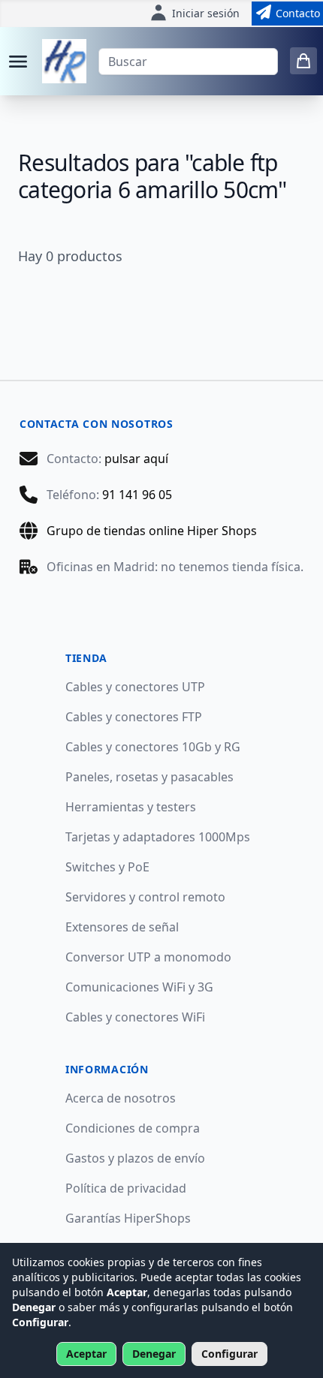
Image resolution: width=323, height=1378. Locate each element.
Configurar (229, 1353)
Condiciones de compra (132, 1128)
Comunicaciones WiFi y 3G (139, 987)
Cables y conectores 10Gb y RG (152, 747)
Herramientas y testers (130, 807)
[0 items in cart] (303, 60)
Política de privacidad (125, 1188)
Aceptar (86, 1353)
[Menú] (18, 62)
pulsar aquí (136, 458)
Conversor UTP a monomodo (148, 957)
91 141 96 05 (137, 494)
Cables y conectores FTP (133, 717)
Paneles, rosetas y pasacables (149, 777)
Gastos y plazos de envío (135, 1158)
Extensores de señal (122, 927)
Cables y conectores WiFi (135, 1017)
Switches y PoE (107, 867)
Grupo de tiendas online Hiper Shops (152, 530)
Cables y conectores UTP (135, 686)
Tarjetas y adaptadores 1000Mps (157, 837)
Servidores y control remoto (145, 897)
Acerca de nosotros (120, 1098)
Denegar (154, 1353)
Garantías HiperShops (128, 1218)
